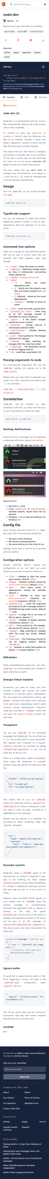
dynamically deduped (19, 584)
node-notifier (36, 440)
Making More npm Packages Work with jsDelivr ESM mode (21, 1152)
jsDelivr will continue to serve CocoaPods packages (22, 1159)
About (6, 1092)
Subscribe (24, 1077)
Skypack (26, 1127)
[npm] (30, 40)
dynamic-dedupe (25, 714)
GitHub (6, 1121)
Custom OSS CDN (11, 1108)
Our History (8, 1098)
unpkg (24, 1121)
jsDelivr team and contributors (31, 1053)
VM (17, 650)
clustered (13, 601)
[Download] (43, 40)
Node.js (42, 121)
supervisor (37, 133)
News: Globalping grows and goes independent (19, 1166)
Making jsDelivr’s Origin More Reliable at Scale (22, 1145)
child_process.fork (17, 598)
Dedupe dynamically (29, 277)
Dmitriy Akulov (21, 1056)
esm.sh (42, 1121)
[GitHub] (18, 40)
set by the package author (28, 84)
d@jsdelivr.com (31, 1103)
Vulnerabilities (36, 31)
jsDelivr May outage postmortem (18, 1172)
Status (27, 1092)
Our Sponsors (9, 1103)
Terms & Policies (32, 1098)
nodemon (7, 136)
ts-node (33, 221)
